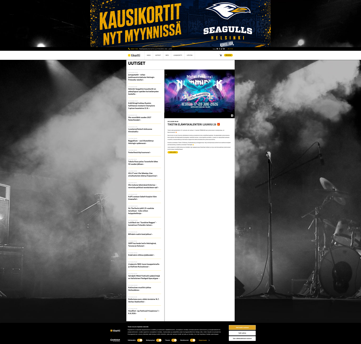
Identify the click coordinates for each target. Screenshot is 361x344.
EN (228, 49)
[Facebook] (217, 49)
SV (232, 49)
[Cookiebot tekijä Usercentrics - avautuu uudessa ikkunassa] (115, 340)
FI (230, 49)
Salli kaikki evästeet (242, 327)
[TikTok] (222, 49)
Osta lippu (172, 152)
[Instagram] (219, 49)
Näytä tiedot (203, 340)
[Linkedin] (224, 49)
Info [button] (167, 55)
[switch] (159, 340)
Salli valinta (242, 333)
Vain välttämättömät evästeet (242, 338)
